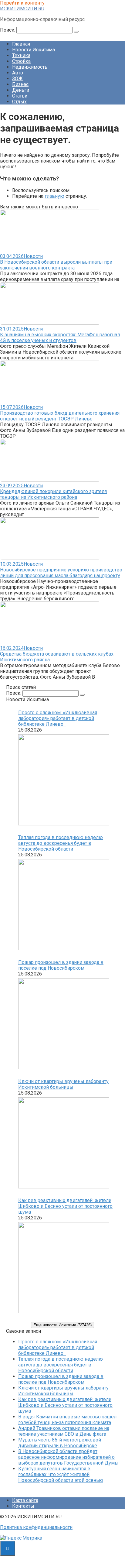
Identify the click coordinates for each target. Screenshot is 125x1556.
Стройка (21, 61)
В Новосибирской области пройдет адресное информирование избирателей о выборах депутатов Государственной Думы (68, 1457)
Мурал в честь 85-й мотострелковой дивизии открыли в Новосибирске (59, 1442)
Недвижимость (29, 67)
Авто (17, 73)
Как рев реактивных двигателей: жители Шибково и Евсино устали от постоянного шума (65, 1206)
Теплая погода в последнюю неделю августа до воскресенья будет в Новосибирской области (60, 843)
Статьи (19, 96)
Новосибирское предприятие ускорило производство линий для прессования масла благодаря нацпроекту (61, 572)
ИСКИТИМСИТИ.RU (22, 9)
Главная (21, 44)
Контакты (23, 1506)
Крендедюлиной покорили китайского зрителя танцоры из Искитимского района (53, 494)
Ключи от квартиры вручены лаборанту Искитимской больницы (63, 1084)
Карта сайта (25, 1500)
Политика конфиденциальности (36, 1527)
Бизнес (20, 84)
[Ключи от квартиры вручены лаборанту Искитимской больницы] (63, 1143)
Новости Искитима (33, 50)
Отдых (19, 102)
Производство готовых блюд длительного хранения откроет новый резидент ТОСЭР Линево (60, 416)
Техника (21, 55)
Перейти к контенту (22, 3)
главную (54, 196)
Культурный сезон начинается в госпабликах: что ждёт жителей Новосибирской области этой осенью (60, 1474)
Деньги (20, 90)
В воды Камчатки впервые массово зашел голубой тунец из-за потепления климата (67, 1419)
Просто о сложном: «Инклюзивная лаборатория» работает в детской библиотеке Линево (57, 718)
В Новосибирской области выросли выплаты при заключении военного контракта (56, 265)
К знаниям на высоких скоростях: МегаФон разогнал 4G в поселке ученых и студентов (60, 337)
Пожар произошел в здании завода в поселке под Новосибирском (60, 965)
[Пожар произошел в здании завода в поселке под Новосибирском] (63, 1024)
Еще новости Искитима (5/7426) (62, 1325)
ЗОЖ (17, 78)
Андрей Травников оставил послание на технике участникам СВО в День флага (63, 1431)
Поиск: (8, 30)
